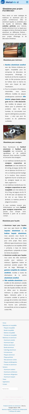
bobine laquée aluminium (15, 233)
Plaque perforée (8, 357)
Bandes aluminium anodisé (15, 65)
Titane (4, 379)
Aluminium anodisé (9, 340)
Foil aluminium (8, 352)
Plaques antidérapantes (10, 362)
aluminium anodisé (11, 278)
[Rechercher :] (14, 388)
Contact (5, 384)
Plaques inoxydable (9, 328)
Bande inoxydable (9, 330)
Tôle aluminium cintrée (10, 359)
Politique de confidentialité (19, 409)
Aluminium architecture (10, 372)
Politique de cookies (15, 411)
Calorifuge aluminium (10, 350)
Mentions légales (6, 409)
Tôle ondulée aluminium (13, 280)
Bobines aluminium (9, 345)
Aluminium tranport (9, 377)
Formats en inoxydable (10, 335)
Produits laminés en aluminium (11, 406)
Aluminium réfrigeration (10, 374)
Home (4, 323)
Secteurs (5, 367)
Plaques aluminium (9, 355)
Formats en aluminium (10, 364)
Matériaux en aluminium (9, 337)
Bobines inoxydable (9, 333)
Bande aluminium (9, 347)
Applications (6, 382)
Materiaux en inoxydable (10, 325)
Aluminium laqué (9, 342)
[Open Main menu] (27, 2)
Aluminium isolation (9, 369)
